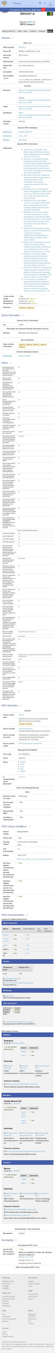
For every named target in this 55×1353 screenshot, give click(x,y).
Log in (4, 1332)
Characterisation (42, 31)
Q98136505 (23, 140)
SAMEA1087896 (24, 356)
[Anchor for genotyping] (15, 1240)
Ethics (20, 31)
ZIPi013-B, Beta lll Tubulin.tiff (11, 1194)
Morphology (7, 990)
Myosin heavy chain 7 (23, 1114)
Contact (31, 1323)
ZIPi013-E (22, 347)
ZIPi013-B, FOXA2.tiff (8, 1067)
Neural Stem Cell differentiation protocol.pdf (21, 1209)
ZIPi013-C (36, 345)
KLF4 (22, 766)
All (5, 1286)
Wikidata (6, 140)
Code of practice (34, 1283)
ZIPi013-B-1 (22, 308)
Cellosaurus (7, 136)
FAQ (3, 1314)
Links (30, 1286)
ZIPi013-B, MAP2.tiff (28, 1193)
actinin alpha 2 (23, 1121)
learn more (36, 9)
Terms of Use (32, 1296)
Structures (31, 1316)
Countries (5, 1301)
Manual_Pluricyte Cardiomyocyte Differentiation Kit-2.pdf (25, 1151)
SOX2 (22, 764)
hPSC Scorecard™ (10, 1003)
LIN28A (22, 771)
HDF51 (21, 715)
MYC (22, 769)
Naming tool (32, 1319)
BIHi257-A (22, 47)
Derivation (26, 31)
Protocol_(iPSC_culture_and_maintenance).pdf (35, 859)
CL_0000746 (15, 1103)
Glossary (5, 1321)
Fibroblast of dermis (25, 728)
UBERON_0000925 (18, 1043)
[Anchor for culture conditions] (29, 826)
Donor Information (12, 31)
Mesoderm (7, 1095)
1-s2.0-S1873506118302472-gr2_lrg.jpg (19, 983)
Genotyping (50, 31)
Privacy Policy (33, 1294)
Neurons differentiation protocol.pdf (18, 1215)
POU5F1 (23, 762)
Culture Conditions (34, 31)
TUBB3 (23, 1179)
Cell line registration (9, 1319)
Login (50, 5)
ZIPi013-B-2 (31, 308)
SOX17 (23, 1055)
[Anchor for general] (12, 37)
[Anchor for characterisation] (26, 914)
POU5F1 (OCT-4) (6, 940)
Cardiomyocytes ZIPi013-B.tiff (41, 1134)
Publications (6, 1306)
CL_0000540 (15, 1171)
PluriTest (6, 961)
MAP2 (23, 1183)
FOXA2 (23, 1051)
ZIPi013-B (32, 22)
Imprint (30, 1299)
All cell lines (6, 1283)
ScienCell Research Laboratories (30, 743)
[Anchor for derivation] (20, 705)
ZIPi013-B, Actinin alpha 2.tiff (11, 1134)
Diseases (5, 1303)
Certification (6, 1316)
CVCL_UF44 (23, 136)
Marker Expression (10, 923)
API (29, 1321)
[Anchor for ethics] (10, 362)
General (5, 31)
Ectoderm (6, 1162)
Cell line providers (8, 1296)
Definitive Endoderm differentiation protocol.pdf (22, 1084)
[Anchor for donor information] (22, 315)
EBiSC (21, 113)
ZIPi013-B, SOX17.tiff (24, 1067)
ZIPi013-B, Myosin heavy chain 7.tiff (27, 1134)
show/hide (6, 78)
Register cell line (8, 1281)
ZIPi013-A (22, 345)
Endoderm (7, 1035)
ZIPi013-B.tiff (9, 996)
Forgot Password (8, 1336)
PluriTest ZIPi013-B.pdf (12, 978)
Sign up (5, 1334)
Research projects (8, 1299)
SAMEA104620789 (25, 132)
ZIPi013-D (43, 345)
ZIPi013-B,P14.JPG (27, 1257)
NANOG (6, 935)
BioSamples (7, 132)
